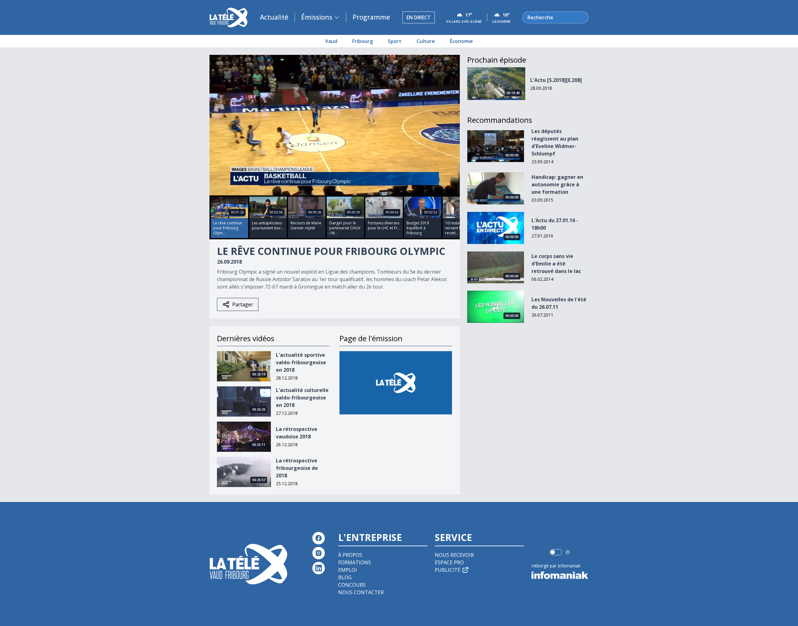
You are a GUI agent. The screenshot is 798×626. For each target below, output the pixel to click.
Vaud (331, 41)
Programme (371, 17)
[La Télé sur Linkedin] (318, 568)
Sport (394, 41)
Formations (354, 562)
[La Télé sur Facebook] (318, 538)
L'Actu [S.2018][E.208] (556, 80)
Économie (461, 41)
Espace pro (449, 562)
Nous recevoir (454, 555)
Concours (352, 584)
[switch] (556, 552)
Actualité (274, 17)
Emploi (347, 569)
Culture (425, 41)
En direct (418, 17)
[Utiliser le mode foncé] (568, 552)
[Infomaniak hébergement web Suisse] (560, 575)
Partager (242, 304)
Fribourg (362, 41)
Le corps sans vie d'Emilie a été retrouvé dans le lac (556, 264)
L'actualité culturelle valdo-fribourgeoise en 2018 (302, 398)
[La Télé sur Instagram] (318, 553)
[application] (334, 125)
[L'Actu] (395, 382)
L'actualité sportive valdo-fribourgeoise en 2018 (301, 362)
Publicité (447, 569)
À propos (350, 555)
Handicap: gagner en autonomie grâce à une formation (557, 184)
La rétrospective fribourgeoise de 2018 (297, 468)
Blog (345, 577)
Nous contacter (361, 592)
